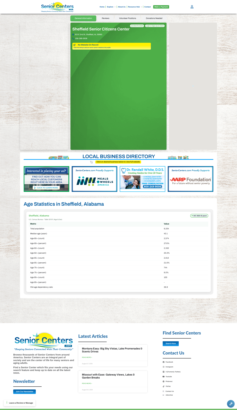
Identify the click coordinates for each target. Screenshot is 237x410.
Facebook (169, 362)
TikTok (168, 386)
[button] (19, 403)
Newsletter (24, 381)
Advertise (169, 395)
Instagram (169, 367)
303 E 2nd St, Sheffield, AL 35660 (88, 35)
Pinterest (169, 381)
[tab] (83, 18)
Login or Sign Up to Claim (155, 26)
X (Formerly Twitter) (173, 372)
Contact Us (170, 391)
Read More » (87, 357)
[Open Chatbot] (231, 404)
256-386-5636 (81, 39)
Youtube (169, 376)
